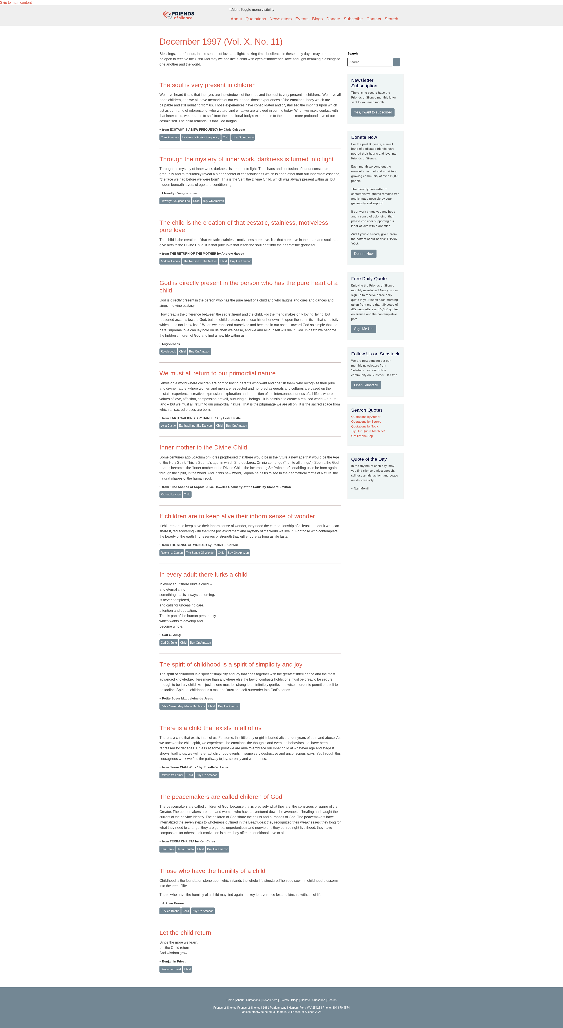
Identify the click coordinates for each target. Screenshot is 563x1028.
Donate (333, 18)
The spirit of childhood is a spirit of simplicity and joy (230, 664)
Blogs (317, 18)
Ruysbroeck (168, 351)
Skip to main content (16, 2)
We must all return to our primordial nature (217, 373)
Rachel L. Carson (172, 552)
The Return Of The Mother (200, 261)
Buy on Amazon (243, 137)
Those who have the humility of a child (212, 870)
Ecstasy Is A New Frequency (200, 137)
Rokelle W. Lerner (172, 775)
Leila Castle (168, 425)
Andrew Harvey (170, 261)
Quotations (255, 18)
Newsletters (281, 18)
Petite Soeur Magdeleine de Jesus (183, 706)
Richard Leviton (171, 494)
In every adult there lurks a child (203, 574)
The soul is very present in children (207, 85)
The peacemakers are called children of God (220, 796)
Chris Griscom (170, 137)
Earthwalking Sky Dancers (196, 425)
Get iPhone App (362, 436)
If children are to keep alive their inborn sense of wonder (237, 516)
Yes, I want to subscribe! (373, 112)
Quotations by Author (365, 416)
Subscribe (353, 18)
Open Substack (366, 385)
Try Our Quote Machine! (368, 431)
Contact (373, 18)
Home (230, 1000)
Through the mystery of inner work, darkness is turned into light (246, 159)
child (226, 137)
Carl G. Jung (169, 642)
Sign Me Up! (363, 329)
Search (391, 18)
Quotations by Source (366, 421)
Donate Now (364, 254)
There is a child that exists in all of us (210, 728)
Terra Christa (185, 849)
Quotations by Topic (365, 426)
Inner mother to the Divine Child (203, 447)
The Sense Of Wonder (200, 552)
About (236, 18)
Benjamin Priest (171, 969)
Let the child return (185, 932)
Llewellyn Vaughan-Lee (175, 201)
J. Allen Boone (170, 911)
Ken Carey (167, 849)
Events (302, 18)
